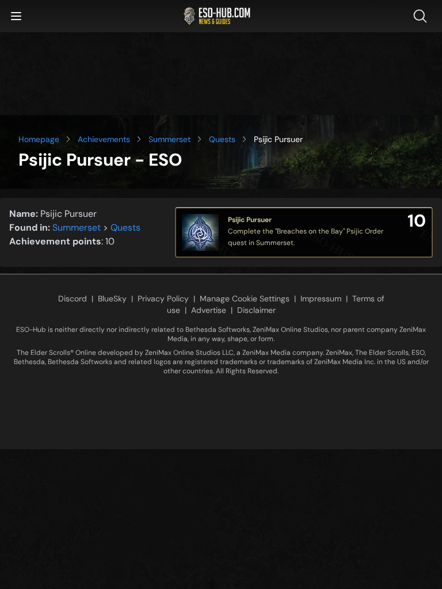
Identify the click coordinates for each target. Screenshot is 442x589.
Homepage (38, 139)
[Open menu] (16, 16)
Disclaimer (256, 310)
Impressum (320, 298)
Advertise (208, 310)
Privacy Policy (163, 298)
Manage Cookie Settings (244, 298)
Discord (72, 298)
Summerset (169, 139)
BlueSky (112, 298)
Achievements (104, 139)
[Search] (422, 16)
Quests (222, 139)
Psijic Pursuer (250, 219)
